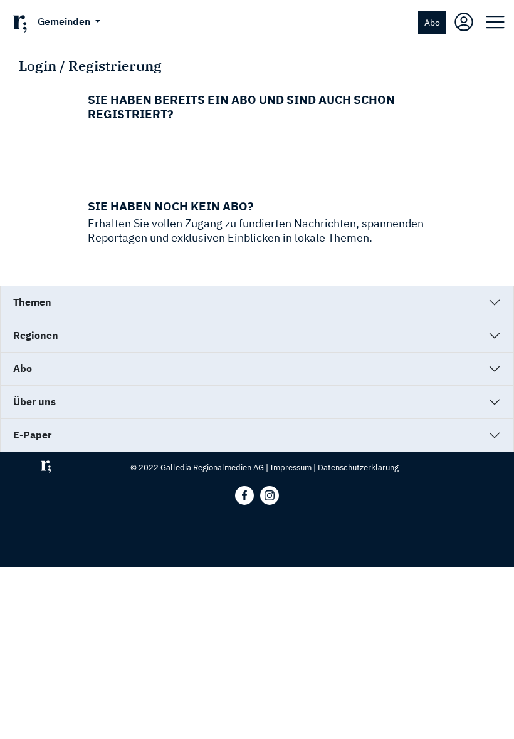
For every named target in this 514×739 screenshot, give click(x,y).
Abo (432, 22)
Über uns (34, 401)
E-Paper (32, 434)
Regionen (35, 335)
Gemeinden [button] (65, 21)
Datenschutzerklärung (358, 467)
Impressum (291, 467)
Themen (32, 302)
